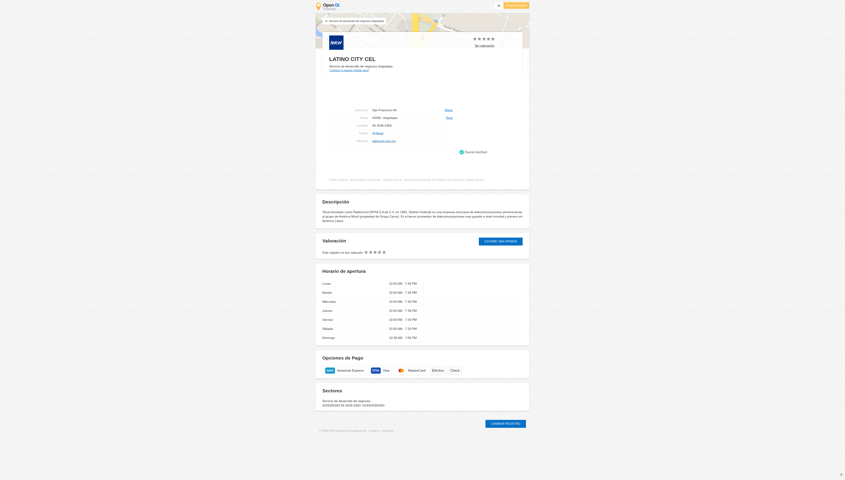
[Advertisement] (389, 159)
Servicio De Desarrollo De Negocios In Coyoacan (433, 179)
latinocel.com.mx (384, 141)
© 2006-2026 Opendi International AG (343, 430)
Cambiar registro (505, 423)
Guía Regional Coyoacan (365, 179)
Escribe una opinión (501, 241)
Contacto (374, 430)
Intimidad (387, 430)
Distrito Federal (338, 179)
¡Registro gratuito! (516, 5)
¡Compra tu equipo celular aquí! (349, 70)
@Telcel (377, 133)
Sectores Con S (392, 179)
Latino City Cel (475, 179)
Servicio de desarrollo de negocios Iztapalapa (356, 21)
